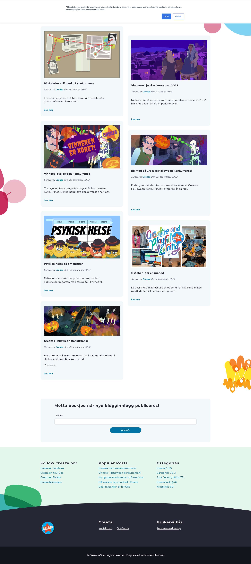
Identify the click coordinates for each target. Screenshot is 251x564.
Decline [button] (178, 16)
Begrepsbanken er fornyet (114, 486)
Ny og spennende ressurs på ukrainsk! (121, 477)
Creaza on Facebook (52, 468)
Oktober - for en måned (147, 273)
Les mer (48, 110)
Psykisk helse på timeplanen (64, 263)
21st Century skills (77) (170, 477)
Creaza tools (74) (167, 482)
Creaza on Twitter (51, 477)
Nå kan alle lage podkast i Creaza (118, 482)
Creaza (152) (164, 468)
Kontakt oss (105, 528)
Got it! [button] (166, 16)
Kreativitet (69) (165, 486)
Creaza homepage (51, 482)
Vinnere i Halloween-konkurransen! (119, 473)
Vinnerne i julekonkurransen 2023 (154, 85)
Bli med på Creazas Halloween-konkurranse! (161, 170)
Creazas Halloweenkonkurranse (117, 468)
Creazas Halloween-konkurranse (66, 341)
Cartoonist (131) (166, 473)
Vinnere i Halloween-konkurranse (67, 173)
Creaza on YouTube (52, 473)
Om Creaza (123, 528)
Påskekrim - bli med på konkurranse (69, 83)
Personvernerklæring (169, 528)
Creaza (60, 89)
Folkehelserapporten (57, 282)
